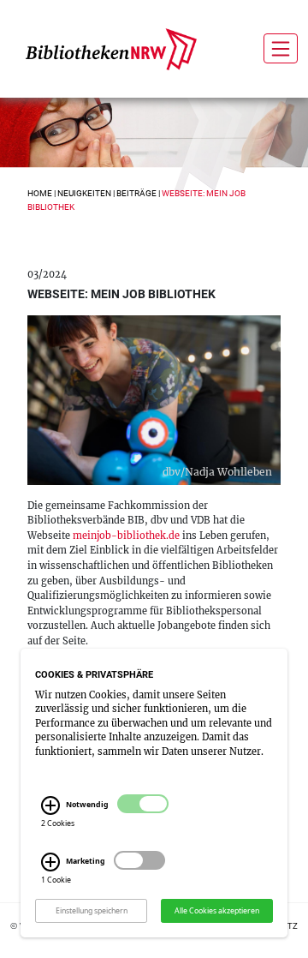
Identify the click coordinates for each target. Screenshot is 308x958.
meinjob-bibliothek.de (126, 536)
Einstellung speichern (91, 910)
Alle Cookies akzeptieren (217, 910)
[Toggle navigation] (281, 48)
